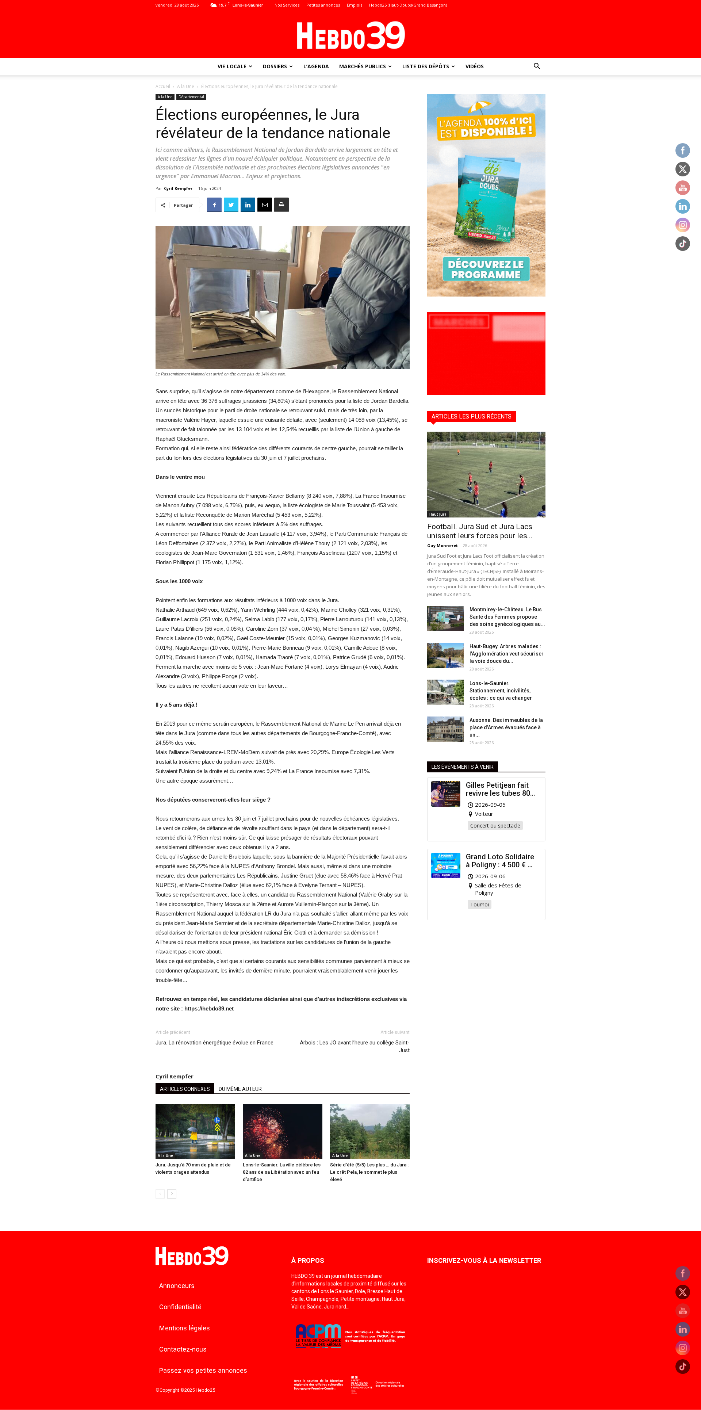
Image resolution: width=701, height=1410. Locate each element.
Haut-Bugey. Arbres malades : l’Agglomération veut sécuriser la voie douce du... (507, 653)
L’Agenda (316, 66)
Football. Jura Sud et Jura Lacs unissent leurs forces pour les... (480, 531)
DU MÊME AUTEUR (240, 1089)
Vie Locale (232, 66)
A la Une (185, 86)
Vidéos (475, 66)
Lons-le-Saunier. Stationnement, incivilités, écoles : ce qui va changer (501, 690)
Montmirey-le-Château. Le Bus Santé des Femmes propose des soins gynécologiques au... (507, 617)
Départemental (191, 96)
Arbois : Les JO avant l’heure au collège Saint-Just (355, 1046)
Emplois (354, 5)
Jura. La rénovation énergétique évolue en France (214, 1042)
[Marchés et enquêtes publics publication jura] (486, 393)
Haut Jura (438, 514)
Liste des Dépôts (425, 66)
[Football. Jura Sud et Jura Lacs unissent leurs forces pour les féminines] (486, 474)
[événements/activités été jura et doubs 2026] (486, 294)
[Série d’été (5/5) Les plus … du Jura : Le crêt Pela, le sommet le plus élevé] (370, 1131)
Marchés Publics (362, 66)
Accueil (163, 86)
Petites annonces (323, 5)
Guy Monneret (442, 545)
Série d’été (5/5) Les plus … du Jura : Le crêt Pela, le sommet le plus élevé (369, 1172)
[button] (536, 67)
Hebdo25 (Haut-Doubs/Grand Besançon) (408, 5)
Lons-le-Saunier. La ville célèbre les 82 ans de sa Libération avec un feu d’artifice (282, 1172)
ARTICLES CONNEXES (185, 1089)
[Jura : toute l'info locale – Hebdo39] (350, 34)
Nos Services (287, 5)
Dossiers (275, 66)
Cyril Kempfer (178, 188)
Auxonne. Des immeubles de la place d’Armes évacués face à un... (506, 727)
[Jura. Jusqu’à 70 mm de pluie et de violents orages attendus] (195, 1131)
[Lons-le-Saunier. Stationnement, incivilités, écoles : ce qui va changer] (445, 692)
